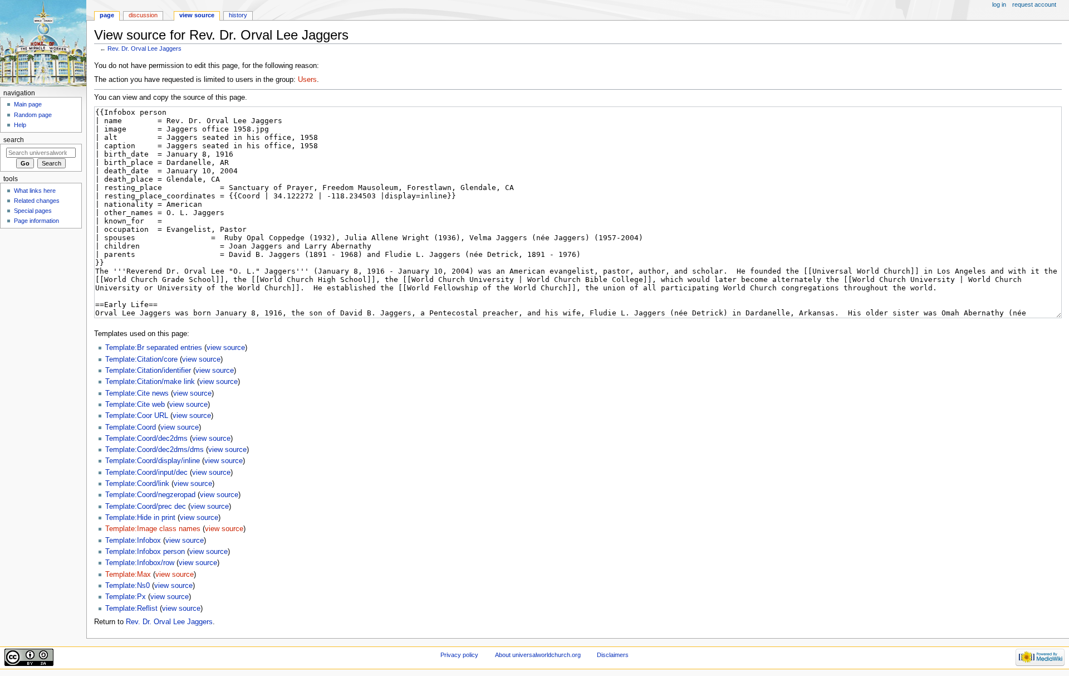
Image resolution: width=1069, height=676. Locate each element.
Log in (999, 4)
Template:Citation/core (141, 359)
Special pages (33, 210)
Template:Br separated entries (153, 348)
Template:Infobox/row (139, 563)
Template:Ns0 (127, 586)
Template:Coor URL (136, 416)
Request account (1034, 4)
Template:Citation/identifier (148, 371)
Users (307, 80)
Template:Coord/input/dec (146, 472)
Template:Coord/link (137, 484)
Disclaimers (613, 654)
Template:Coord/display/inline (152, 461)
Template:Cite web (135, 404)
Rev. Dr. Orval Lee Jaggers (144, 48)
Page (107, 15)
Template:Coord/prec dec (145, 506)
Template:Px (125, 597)
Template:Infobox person (145, 552)
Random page (33, 114)
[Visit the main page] (43, 43)
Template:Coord (130, 427)
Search (13, 140)
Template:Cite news (137, 393)
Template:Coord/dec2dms (146, 438)
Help (20, 124)
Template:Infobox (133, 540)
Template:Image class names (152, 529)
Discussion (143, 15)
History (238, 15)
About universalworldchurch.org (538, 654)
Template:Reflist (131, 608)
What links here (35, 190)
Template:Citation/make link (150, 382)
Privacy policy (459, 654)
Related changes (37, 200)
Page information (36, 220)
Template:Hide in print (140, 518)
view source (226, 348)
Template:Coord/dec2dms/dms (154, 450)
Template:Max (128, 574)
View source (196, 15)
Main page (28, 104)
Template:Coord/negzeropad (150, 495)
